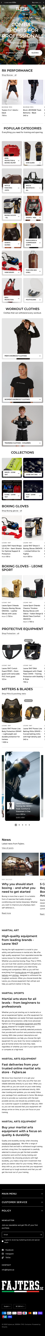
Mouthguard (31, 300)
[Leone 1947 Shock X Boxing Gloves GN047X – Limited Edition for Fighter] (33, 527)
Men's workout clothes (16, 356)
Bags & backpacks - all (30, 188)
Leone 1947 (6, 543)
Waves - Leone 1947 (10, 473)
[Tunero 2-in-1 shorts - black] (12, 92)
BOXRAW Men (7, 107)
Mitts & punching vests (8, 188)
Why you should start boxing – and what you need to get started (18, 887)
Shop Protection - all (10, 633)
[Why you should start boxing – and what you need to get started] (20, 864)
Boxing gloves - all (10, 216)
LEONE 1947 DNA (31, 474)
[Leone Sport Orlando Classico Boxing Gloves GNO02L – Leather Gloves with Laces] (12, 587)
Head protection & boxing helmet (10, 160)
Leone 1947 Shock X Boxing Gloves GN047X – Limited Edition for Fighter (32, 550)
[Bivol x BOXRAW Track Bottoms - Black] (33, 92)
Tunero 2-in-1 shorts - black (10, 111)
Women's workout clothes (17, 399)
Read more (6, 913)
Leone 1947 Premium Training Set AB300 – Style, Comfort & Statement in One (24, 807)
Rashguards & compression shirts (31, 243)
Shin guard (30, 163)
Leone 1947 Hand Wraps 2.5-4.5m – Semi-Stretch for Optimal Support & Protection (12, 550)
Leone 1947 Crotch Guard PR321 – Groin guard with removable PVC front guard (11, 672)
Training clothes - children (18, 443)
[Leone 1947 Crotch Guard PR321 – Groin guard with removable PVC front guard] (12, 650)
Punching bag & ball (31, 271)
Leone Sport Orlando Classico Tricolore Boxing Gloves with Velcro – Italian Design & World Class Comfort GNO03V (33, 612)
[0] (41, 9)
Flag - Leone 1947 (30, 496)
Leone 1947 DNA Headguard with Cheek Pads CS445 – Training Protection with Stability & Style (33, 673)
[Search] (38, 9)
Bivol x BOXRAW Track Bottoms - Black (32, 111)
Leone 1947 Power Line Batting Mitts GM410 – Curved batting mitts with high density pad (32, 733)
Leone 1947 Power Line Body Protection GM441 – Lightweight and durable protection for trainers (11, 734)
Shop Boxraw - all (9, 75)
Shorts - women (8, 244)
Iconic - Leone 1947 (10, 496)
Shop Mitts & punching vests (14, 694)
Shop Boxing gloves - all (12, 511)
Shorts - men (31, 217)
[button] (14, 53)
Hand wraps (9, 272)
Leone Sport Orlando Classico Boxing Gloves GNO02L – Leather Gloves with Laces (11, 610)
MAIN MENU (9, 1193)
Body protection (9, 299)
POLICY (6, 1210)
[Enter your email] (40, 1235)
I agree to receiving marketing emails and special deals (22, 1241)
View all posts (7, 848)
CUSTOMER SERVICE (14, 1202)
